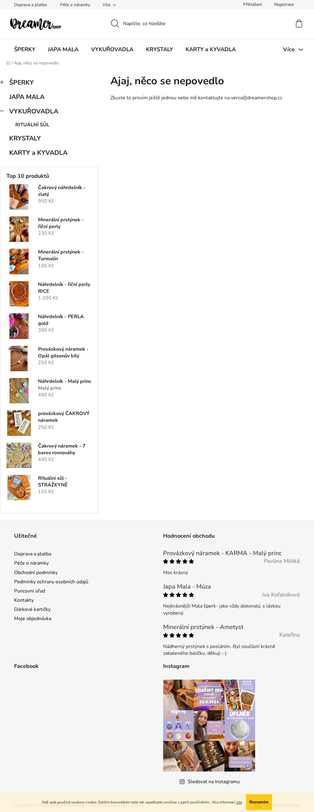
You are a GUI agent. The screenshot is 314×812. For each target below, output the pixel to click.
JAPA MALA (26, 97)
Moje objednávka (32, 618)
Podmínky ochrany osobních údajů (51, 581)
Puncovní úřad (29, 591)
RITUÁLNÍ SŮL (32, 124)
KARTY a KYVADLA (38, 152)
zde (239, 802)
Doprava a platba (30, 5)
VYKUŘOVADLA (33, 111)
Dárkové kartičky (32, 609)
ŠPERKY (21, 82)
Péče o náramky (75, 5)
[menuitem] (24, 49)
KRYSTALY (25, 138)
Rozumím (259, 802)
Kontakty (24, 600)
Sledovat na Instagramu (214, 781)
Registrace (284, 4)
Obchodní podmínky (36, 572)
